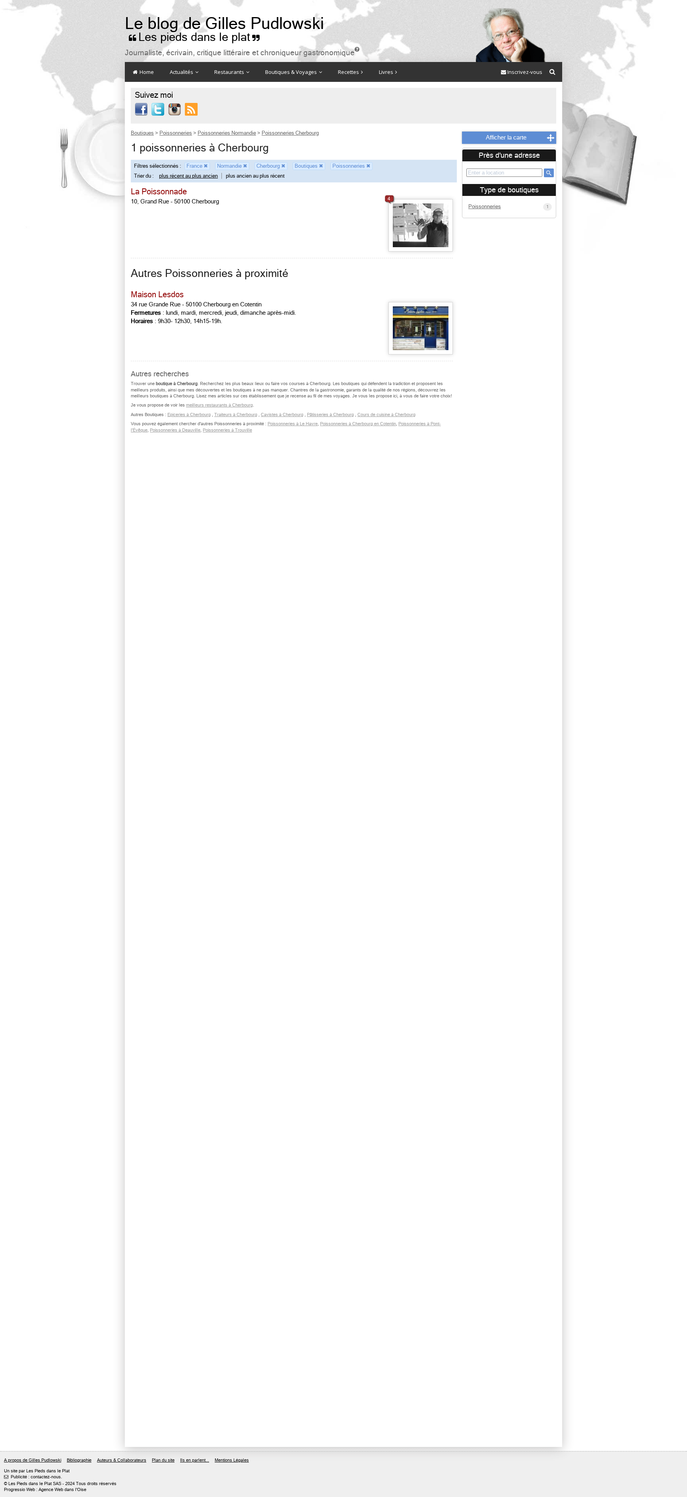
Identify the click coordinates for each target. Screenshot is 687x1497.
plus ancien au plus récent (255, 176)
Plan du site (163, 1460)
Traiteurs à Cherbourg (235, 414)
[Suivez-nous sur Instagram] (174, 109)
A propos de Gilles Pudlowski (32, 1460)
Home (146, 72)
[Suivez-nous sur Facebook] (141, 109)
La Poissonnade (159, 191)
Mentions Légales (232, 1460)
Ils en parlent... (194, 1460)
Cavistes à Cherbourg (282, 414)
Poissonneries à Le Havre (293, 423)
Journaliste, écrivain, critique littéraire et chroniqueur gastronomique (242, 52)
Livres (386, 72)
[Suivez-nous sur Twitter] (157, 109)
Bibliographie (79, 1460)
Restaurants (229, 72)
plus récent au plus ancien (188, 176)
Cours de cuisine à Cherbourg (386, 414)
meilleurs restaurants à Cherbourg (219, 405)
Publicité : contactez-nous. (33, 1477)
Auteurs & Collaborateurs (121, 1460)
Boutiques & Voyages (291, 72)
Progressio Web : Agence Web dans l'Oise (45, 1489)
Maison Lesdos (157, 294)
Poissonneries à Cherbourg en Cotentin (358, 423)
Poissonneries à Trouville (227, 430)
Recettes (349, 72)
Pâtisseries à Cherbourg (330, 414)
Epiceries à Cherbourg (189, 414)
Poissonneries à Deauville (175, 430)
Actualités (182, 72)
